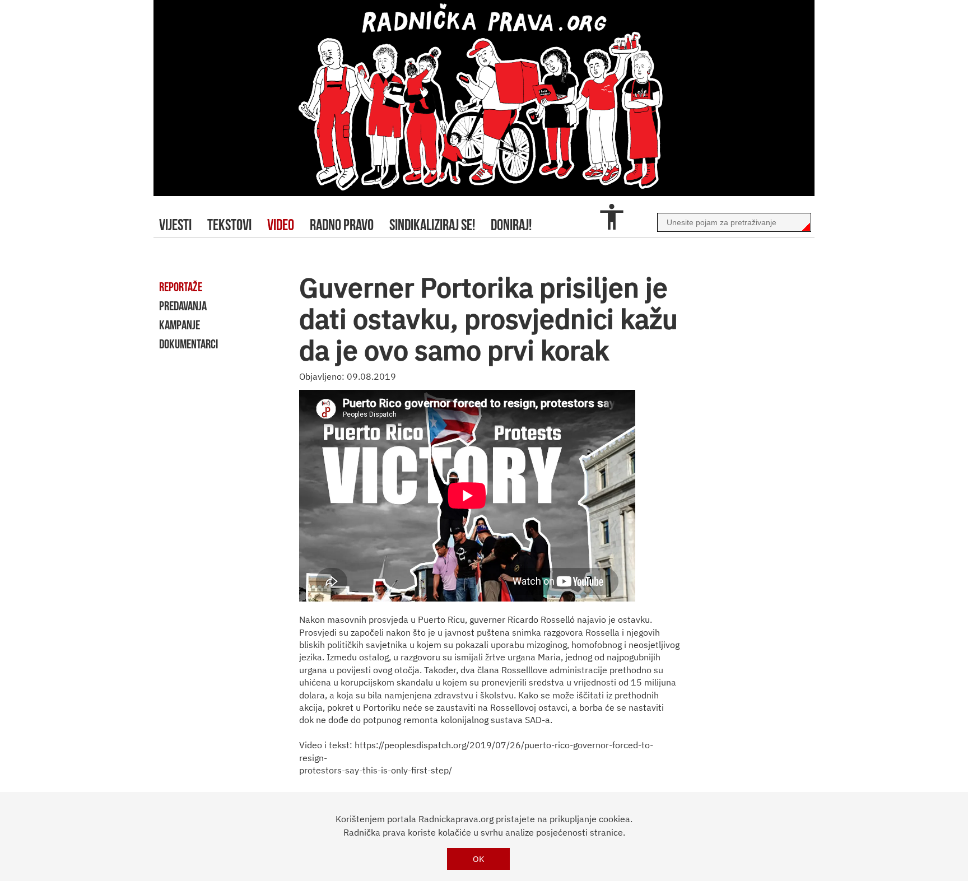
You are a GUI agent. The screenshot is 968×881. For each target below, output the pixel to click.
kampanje (179, 325)
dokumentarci (188, 344)
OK (479, 859)
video (280, 225)
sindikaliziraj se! (432, 225)
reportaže (180, 286)
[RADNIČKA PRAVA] (484, 98)
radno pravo (342, 225)
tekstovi (229, 225)
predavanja (183, 306)
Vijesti (175, 225)
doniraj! (511, 225)
